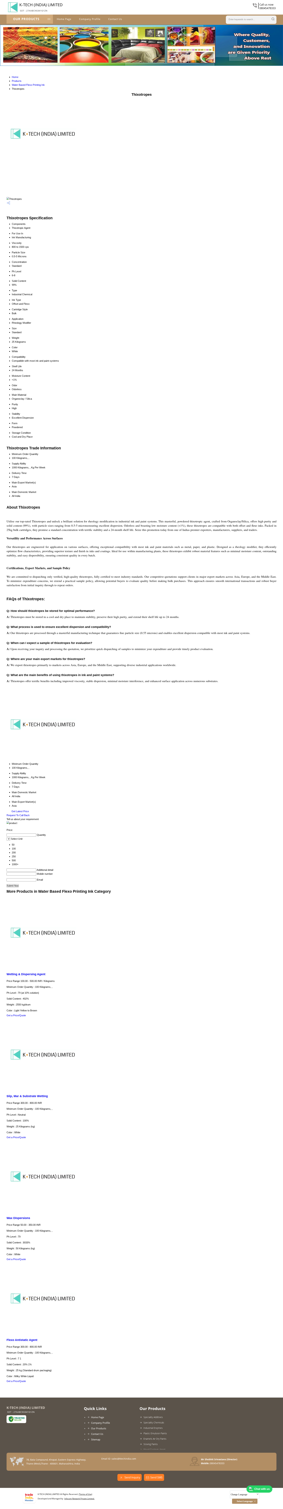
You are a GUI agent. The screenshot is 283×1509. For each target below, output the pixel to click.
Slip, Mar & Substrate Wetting (27, 1096)
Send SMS (156, 1477)
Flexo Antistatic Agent (22, 1340)
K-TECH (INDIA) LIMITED (41, 7)
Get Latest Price (20, 811)
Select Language (245, 1501)
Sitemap (95, 1439)
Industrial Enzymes (153, 1427)
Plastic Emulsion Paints (155, 1433)
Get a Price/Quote (16, 1015)
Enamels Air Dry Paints (154, 1438)
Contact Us (115, 19)
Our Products (26, 19)
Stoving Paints (150, 1444)
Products (16, 81)
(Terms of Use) (85, 1494)
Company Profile (89, 19)
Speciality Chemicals (153, 1422)
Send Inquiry (132, 1477)
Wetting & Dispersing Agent (26, 974)
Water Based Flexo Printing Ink (28, 84)
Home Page (64, 19)
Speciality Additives (153, 1417)
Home (15, 77)
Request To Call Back (18, 815)
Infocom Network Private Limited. (79, 1498)
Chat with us (262, 1489)
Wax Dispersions (18, 1218)
